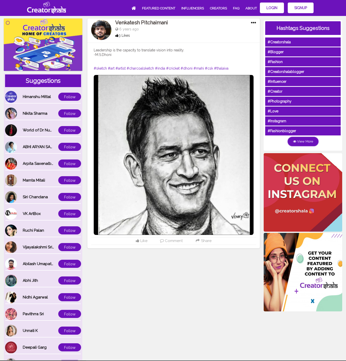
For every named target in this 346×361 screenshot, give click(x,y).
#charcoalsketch (140, 68)
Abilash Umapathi (38, 264)
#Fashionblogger (282, 131)
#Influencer (277, 81)
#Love (273, 111)
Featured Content (158, 8)
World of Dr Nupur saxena (46, 130)
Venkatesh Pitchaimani (141, 22)
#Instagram (277, 121)
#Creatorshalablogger (286, 72)
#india (160, 68)
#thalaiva (221, 68)
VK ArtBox (32, 213)
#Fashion (275, 62)
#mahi (199, 68)
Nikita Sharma (35, 113)
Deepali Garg (35, 347)
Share (206, 240)
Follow (69, 97)
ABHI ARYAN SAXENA (41, 147)
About (251, 8)
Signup (300, 8)
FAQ (236, 8)
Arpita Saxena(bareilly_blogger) (51, 163)
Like (143, 240)
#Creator (275, 91)
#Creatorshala (279, 42)
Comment (173, 240)
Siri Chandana (35, 197)
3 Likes (124, 35)
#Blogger (276, 52)
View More (304, 141)
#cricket (173, 68)
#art (111, 68)
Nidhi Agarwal (35, 297)
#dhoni (187, 68)
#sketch (100, 68)
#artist (121, 68)
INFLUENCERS (192, 8)
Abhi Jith (30, 280)
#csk (209, 68)
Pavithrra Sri (33, 314)
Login (271, 8)
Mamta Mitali (34, 180)
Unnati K (30, 330)
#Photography (280, 101)
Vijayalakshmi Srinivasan (44, 247)
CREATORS (218, 8)
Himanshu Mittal (37, 96)
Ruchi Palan (33, 230)
